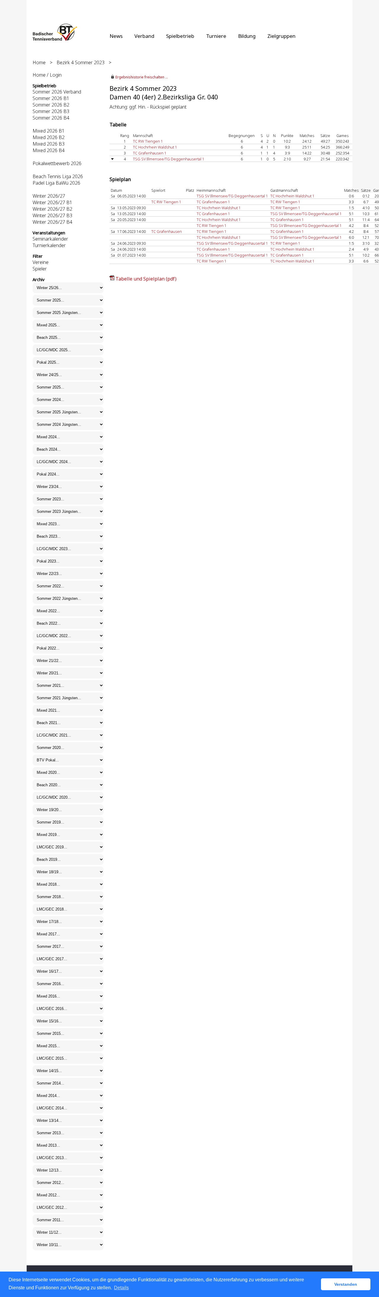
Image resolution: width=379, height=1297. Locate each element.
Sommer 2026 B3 (51, 111)
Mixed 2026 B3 (49, 144)
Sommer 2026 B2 (51, 104)
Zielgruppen (281, 36)
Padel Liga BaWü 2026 (56, 183)
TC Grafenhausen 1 (149, 153)
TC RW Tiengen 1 (148, 141)
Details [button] (121, 1287)
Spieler (40, 268)
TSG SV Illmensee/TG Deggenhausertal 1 (168, 159)
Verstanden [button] (345, 1284)
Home (39, 62)
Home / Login (47, 75)
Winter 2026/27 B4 (52, 222)
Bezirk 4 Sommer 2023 (81, 62)
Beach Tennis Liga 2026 (58, 176)
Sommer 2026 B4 (51, 118)
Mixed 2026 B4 (49, 150)
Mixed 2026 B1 (49, 131)
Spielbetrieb (180, 36)
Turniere (216, 36)
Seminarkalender (50, 239)
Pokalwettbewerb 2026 (57, 163)
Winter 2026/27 (49, 196)
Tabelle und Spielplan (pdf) (145, 278)
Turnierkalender (49, 245)
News (116, 36)
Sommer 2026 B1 (51, 98)
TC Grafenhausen (166, 231)
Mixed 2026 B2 (49, 137)
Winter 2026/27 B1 (52, 202)
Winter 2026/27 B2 (52, 209)
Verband (144, 36)
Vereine (41, 262)
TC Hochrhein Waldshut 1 (155, 147)
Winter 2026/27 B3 (52, 215)
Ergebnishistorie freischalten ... (141, 77)
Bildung (247, 36)
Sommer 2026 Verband (57, 91)
